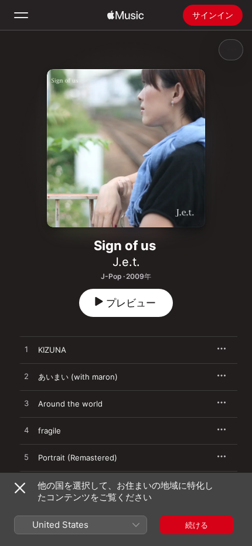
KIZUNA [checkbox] (52, 349)
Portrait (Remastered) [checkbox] (77, 457)
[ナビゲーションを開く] (21, 15)
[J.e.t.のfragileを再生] (26, 430)
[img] (125, 15)
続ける (196, 525)
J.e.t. (126, 262)
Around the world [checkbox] (70, 403)
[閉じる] (20, 488)
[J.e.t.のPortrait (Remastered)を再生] (26, 457)
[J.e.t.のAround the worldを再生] (26, 403)
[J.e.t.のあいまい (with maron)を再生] (26, 376)
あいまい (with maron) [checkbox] (78, 376)
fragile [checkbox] (49, 430)
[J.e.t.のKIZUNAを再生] (26, 349)
